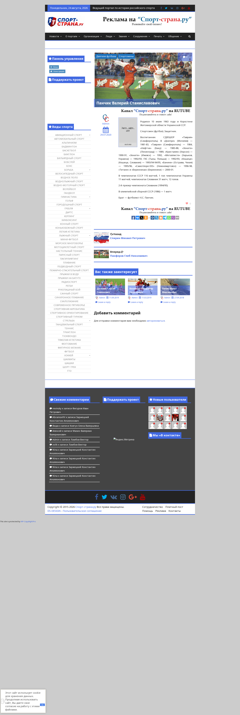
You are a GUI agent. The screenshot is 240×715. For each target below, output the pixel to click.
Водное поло (69, 177)
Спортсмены (126, 56)
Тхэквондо (69, 336)
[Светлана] (183, 410)
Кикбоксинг (69, 220)
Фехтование (69, 343)
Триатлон (69, 332)
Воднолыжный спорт (69, 181)
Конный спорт (69, 223)
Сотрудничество (152, 507)
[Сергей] (183, 425)
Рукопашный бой (69, 289)
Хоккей (68, 355)
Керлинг (69, 216)
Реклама (160, 511)
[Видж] (175, 425)
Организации (91, 36)
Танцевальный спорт (69, 324)
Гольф (69, 200)
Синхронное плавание (69, 297)
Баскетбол (69, 150)
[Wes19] (159, 417)
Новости (54, 36)
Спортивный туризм (69, 316)
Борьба (68, 169)
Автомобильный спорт (69, 138)
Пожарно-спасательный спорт (69, 270)
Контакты (174, 511)
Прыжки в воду (69, 274)
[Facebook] (97, 496)
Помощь (147, 511)
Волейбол (69, 189)
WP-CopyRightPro (28, 521)
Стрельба (68, 320)
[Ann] (167, 410)
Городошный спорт (69, 204)
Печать (158, 36)
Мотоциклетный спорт (69, 247)
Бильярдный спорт (69, 158)
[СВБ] (159, 425)
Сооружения (140, 36)
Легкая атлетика (69, 231)
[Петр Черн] (159, 410)
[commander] (152, 417)
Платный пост (174, 507)
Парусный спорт (69, 254)
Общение (173, 36)
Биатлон (69, 154)
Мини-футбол (69, 239)
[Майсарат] (175, 417)
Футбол (69, 351)
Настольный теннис (69, 250)
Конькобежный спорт (69, 227)
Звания (123, 36)
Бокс (69, 165)
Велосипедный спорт (69, 173)
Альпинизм (69, 142)
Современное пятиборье (69, 305)
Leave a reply (104, 302)
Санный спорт (69, 293)
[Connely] (175, 410)
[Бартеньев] (183, 417)
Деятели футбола (106, 56)
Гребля (68, 208)
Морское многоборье (69, 243)
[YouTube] (142, 496)
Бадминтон (69, 146)
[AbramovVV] (167, 425)
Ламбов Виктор (79, 439)
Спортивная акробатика (69, 308)
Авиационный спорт (68, 134)
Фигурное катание (69, 347)
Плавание (69, 262)
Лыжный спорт (68, 235)
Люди (109, 36)
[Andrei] (152, 425)
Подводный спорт (69, 266)
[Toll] (152, 410)
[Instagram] (123, 496)
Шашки (69, 363)
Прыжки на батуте (69, 278)
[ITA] (167, 417)
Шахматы (69, 359)
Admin (105, 123)
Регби (69, 285)
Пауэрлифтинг (69, 258)
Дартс (69, 212)
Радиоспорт (69, 281)
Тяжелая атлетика (69, 339)
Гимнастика (68, 196)
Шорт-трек (69, 366)
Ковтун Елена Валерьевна (84, 425)
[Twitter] (104, 496)
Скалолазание (69, 301)
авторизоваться (156, 320)
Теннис (69, 328)
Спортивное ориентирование (69, 312)
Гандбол (69, 192)
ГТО (69, 370)
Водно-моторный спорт (69, 185)
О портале (71, 36)
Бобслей (69, 162)
